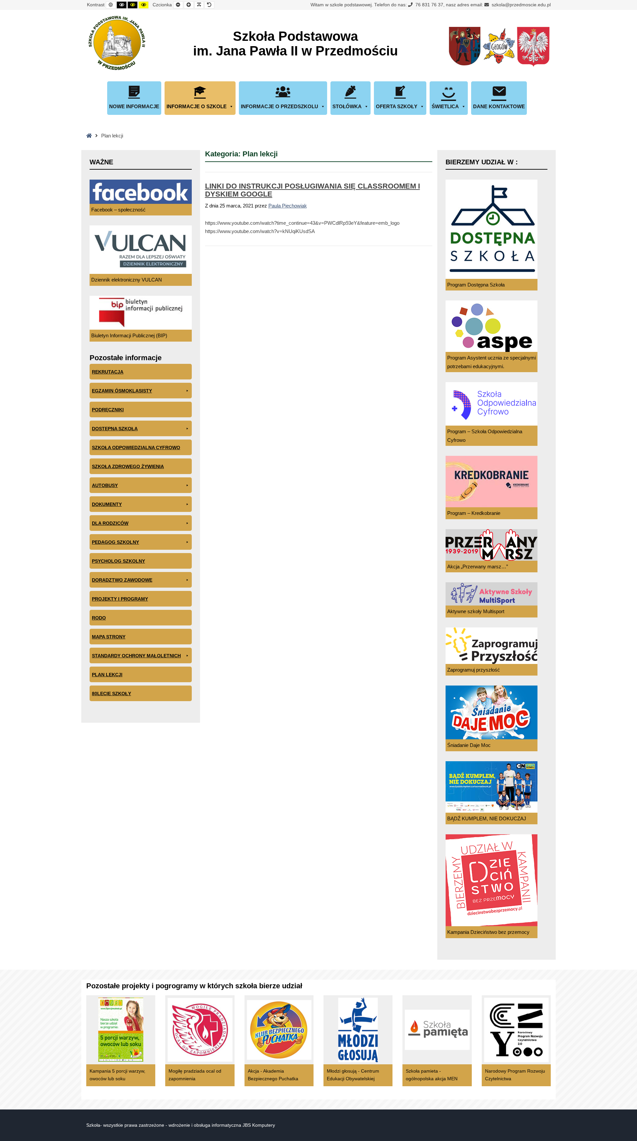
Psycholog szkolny (118, 561)
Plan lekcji (107, 674)
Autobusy (105, 485)
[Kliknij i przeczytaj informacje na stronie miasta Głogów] (499, 47)
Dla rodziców (110, 523)
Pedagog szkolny (115, 542)
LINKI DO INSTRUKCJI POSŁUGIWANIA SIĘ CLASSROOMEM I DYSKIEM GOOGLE (312, 190)
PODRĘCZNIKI (108, 409)
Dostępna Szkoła (115, 428)
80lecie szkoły (111, 693)
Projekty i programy (120, 599)
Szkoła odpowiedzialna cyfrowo (136, 447)
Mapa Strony (108, 636)
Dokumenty (107, 504)
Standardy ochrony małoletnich (136, 655)
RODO (99, 617)
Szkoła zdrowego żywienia (128, 466)
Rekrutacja (107, 371)
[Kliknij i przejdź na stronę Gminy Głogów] (464, 47)
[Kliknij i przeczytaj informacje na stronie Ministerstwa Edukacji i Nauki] (533, 47)
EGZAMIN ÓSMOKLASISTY (122, 390)
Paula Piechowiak (287, 205)
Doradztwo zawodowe (122, 580)
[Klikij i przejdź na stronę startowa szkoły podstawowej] (116, 43)
